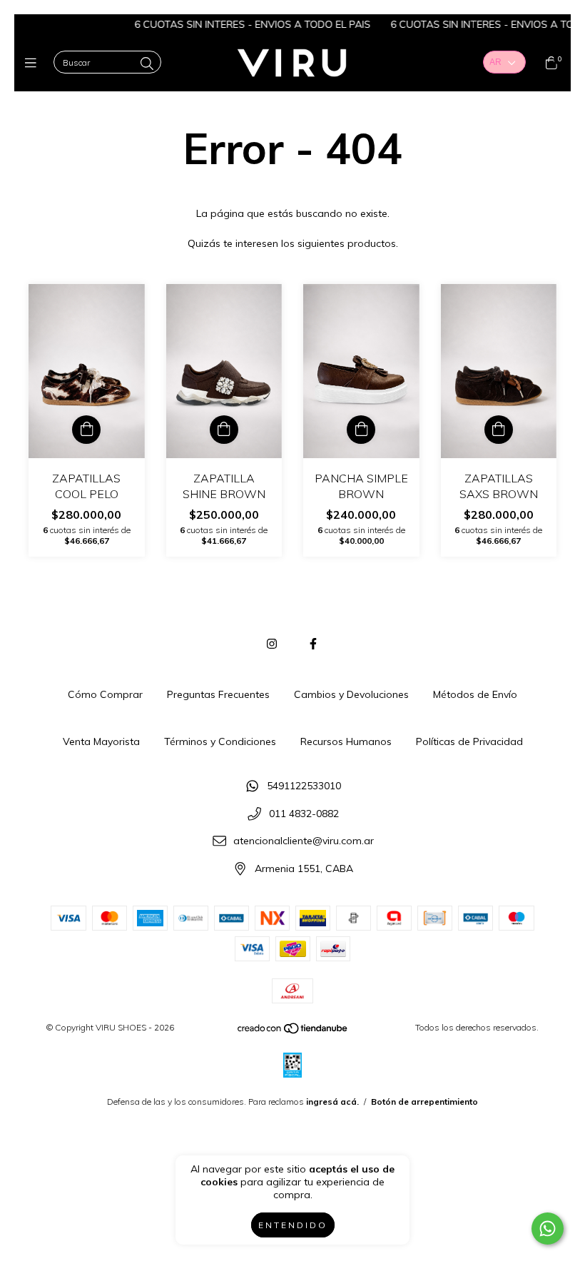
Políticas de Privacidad (469, 741)
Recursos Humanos (346, 741)
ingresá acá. (332, 1101)
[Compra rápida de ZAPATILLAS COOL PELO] (86, 429)
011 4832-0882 (304, 813)
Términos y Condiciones (220, 741)
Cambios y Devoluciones (351, 694)
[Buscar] (147, 64)
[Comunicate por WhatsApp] (547, 1228)
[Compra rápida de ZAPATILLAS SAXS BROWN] (498, 429)
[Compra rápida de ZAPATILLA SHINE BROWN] (224, 429)
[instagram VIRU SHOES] (272, 644)
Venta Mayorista (101, 741)
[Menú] (34, 63)
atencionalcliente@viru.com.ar (303, 841)
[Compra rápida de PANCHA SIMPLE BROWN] (361, 429)
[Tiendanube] (293, 1031)
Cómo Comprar (105, 694)
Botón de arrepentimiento (424, 1101)
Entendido (292, 1225)
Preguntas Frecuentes (218, 694)
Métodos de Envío (475, 694)
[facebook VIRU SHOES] (313, 644)
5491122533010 (304, 786)
